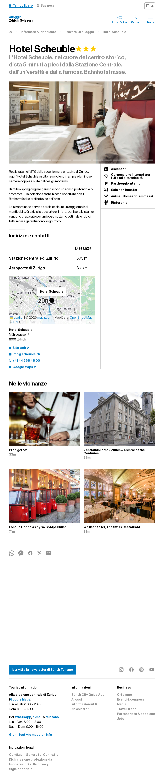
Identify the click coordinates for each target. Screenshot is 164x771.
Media (121, 704)
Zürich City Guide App (87, 694)
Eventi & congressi (131, 699)
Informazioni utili (84, 704)
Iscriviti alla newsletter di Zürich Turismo (42, 669)
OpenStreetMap (81, 317)
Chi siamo (124, 694)
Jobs (121, 718)
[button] (51, 300)
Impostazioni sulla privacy (28, 764)
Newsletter (80, 709)
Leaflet (18, 317)
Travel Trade (126, 709)
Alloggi (76, 699)
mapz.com (45, 317)
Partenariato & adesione (136, 714)
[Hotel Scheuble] (82, 122)
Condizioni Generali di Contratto (34, 754)
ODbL (15, 322)
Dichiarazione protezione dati (31, 759)
